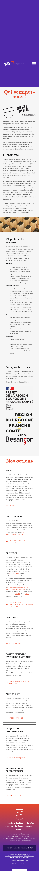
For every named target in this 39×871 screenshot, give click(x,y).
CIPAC (26, 860)
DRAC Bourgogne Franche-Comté (14, 856)
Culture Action (14, 574)
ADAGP (17, 594)
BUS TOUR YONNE (15, 644)
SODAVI (11, 506)
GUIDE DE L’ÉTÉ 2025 (16, 718)
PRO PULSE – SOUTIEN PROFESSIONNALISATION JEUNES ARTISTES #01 (21, 604)
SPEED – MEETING (15, 795)
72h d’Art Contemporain (17, 758)
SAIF (27, 594)
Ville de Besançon (24, 857)
